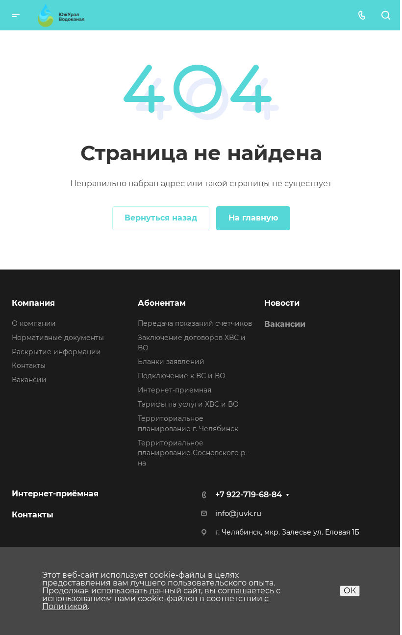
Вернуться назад (161, 217)
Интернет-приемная (174, 390)
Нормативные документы (58, 338)
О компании (34, 323)
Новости (282, 303)
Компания (33, 303)
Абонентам (162, 303)
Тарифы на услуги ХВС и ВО (188, 404)
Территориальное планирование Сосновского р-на (193, 453)
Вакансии (29, 380)
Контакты (29, 365)
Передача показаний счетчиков (195, 323)
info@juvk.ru (238, 513)
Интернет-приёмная (55, 493)
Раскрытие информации (56, 352)
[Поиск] (385, 15)
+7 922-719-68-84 (248, 494)
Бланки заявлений (171, 362)
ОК (350, 590)
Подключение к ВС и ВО (182, 376)
